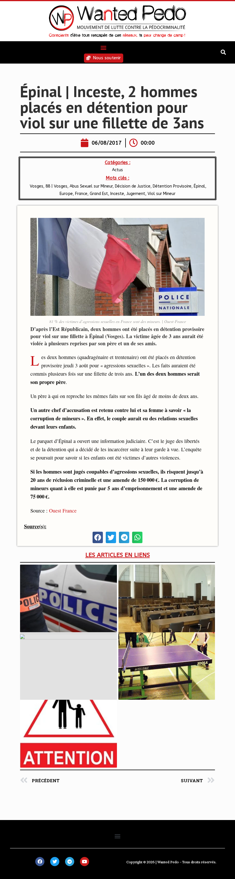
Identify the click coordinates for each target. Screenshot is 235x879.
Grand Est (99, 193)
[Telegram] (69, 861)
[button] (103, 47)
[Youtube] (84, 861)
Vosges (36, 186)
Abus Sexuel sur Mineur (91, 186)
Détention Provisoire (172, 186)
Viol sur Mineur (161, 193)
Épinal (199, 186)
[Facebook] (39, 861)
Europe (66, 193)
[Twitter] (54, 861)
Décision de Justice (132, 186)
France (81, 193)
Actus (117, 169)
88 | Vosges (56, 186)
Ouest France (63, 510)
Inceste (117, 193)
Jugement (135, 193)
